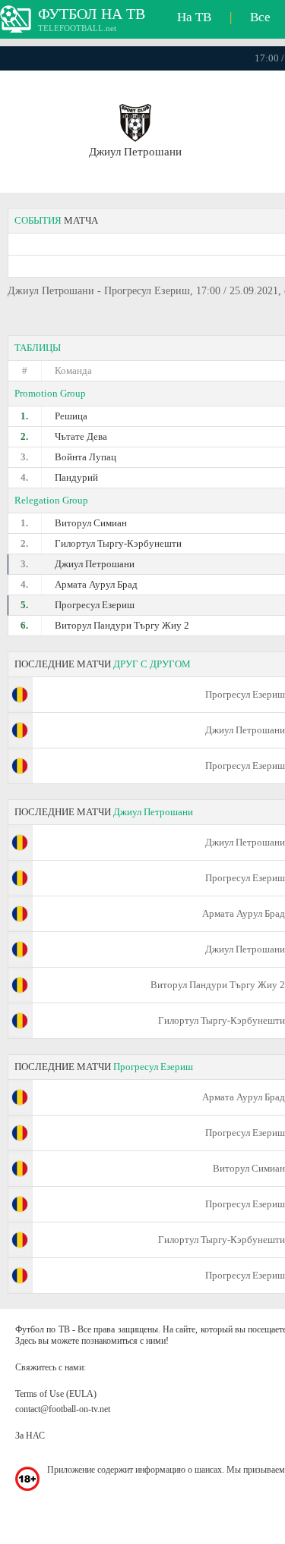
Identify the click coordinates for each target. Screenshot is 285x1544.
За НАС (30, 1435)
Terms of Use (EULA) (56, 1394)
